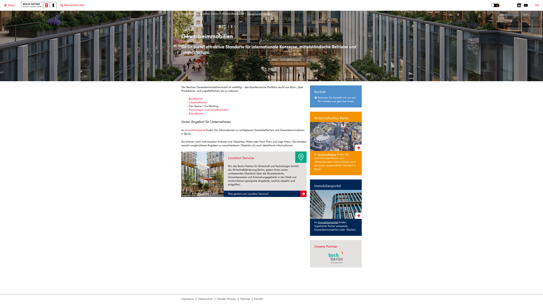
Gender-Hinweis (226, 299)
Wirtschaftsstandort (233, 14)
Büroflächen (196, 99)
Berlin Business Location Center (200, 14)
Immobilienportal (195, 130)
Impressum (187, 299)
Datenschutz (205, 299)
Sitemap (245, 299)
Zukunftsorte (196, 113)
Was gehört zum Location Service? (248, 194)
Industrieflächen (198, 102)
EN (537, 5)
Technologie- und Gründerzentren (209, 110)
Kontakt (258, 299)
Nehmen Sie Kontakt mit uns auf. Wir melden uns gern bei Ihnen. (337, 99)
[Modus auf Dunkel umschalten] (495, 5)
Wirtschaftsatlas (327, 154)
